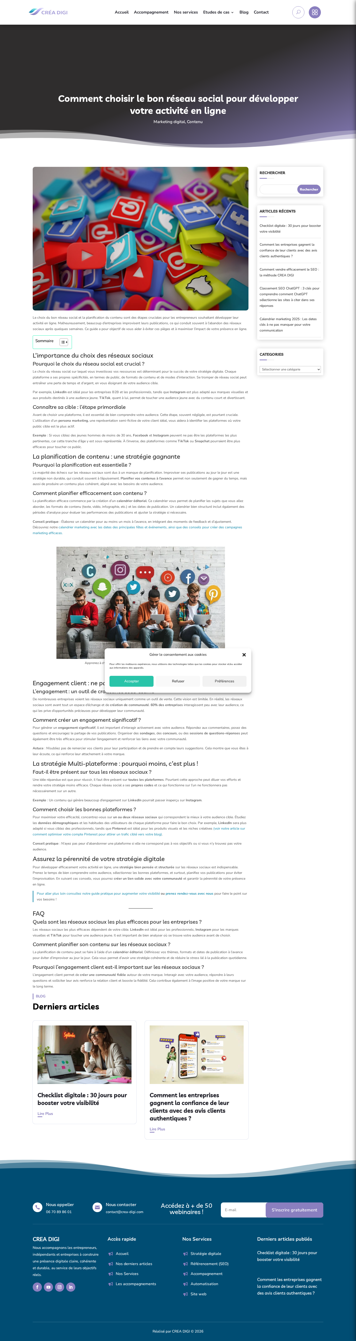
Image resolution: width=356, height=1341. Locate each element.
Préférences (224, 681)
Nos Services (127, 1273)
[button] (244, 654)
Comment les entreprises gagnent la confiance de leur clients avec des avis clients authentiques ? (288, 250)
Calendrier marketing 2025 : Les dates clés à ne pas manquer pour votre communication (288, 325)
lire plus (45, 1113)
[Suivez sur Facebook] (37, 1287)
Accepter (131, 681)
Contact (261, 12)
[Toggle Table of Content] (61, 342)
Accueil (122, 12)
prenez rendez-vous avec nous (189, 893)
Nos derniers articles (134, 1264)
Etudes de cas (216, 12)
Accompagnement (151, 12)
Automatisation (204, 1284)
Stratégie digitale (206, 1253)
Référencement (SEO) (210, 1264)
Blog (244, 12)
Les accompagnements (136, 1284)
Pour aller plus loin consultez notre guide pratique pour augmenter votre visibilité (98, 893)
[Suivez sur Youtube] (48, 1287)
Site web (198, 1294)
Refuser (178, 681)
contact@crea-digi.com (124, 1211)
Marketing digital (169, 122)
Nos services (186, 12)
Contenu (195, 122)
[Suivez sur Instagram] (59, 1287)
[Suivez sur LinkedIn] (70, 1287)
